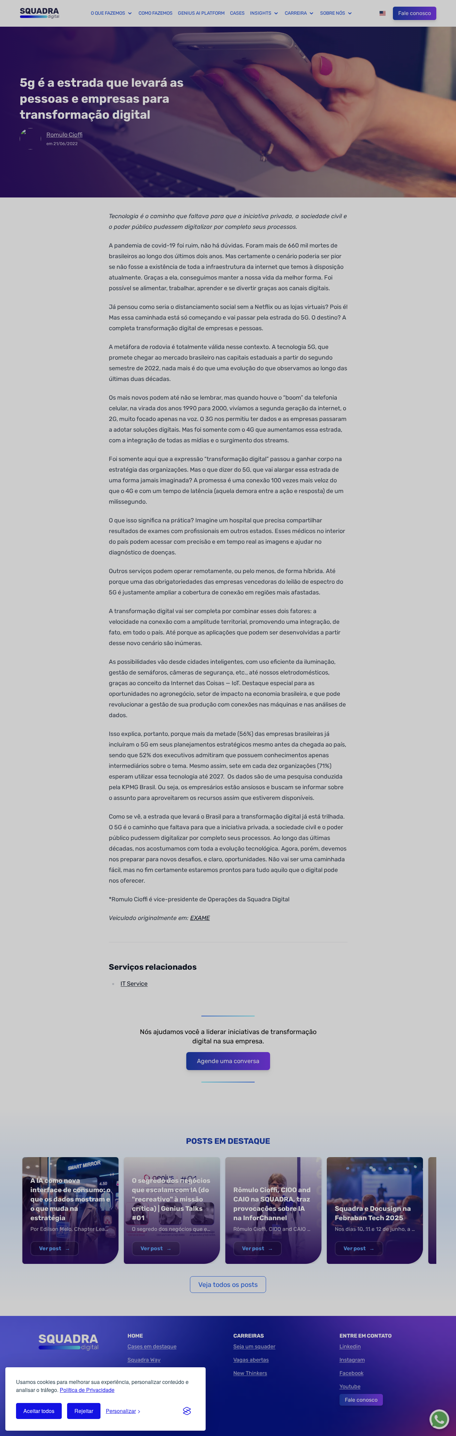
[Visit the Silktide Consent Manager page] (187, 1411)
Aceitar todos (38, 1411)
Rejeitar (83, 1411)
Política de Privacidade (87, 1390)
